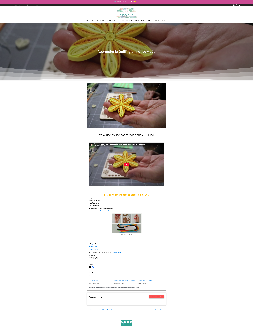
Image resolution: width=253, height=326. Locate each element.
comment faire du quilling (107, 287)
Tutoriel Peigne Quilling (93, 280)
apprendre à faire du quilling (95, 287)
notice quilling (121, 287)
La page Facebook (93, 246)
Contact (136, 20)
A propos (143, 20)
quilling (133, 287)
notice (115, 287)
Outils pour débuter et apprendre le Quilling (99, 210)
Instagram (91, 247)
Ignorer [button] (137, 1)
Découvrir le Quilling (125, 20)
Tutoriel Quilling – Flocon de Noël (145, 280)
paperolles (128, 287)
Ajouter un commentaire (156, 296)
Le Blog (102, 20)
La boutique (93, 20)
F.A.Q (149, 20)
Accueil (86, 20)
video (137, 287)
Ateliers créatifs (111, 20)
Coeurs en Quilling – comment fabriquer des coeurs (124, 280)
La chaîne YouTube (93, 249)
